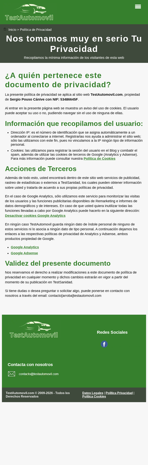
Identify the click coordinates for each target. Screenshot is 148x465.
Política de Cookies (99, 159)
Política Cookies (94, 396)
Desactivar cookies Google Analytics (35, 216)
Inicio (12, 30)
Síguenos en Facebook (124, 346)
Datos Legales (92, 393)
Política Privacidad (119, 393)
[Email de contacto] (33, 374)
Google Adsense (24, 253)
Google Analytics (25, 247)
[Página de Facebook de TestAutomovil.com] (104, 346)
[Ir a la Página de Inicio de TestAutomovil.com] (30, 19)
